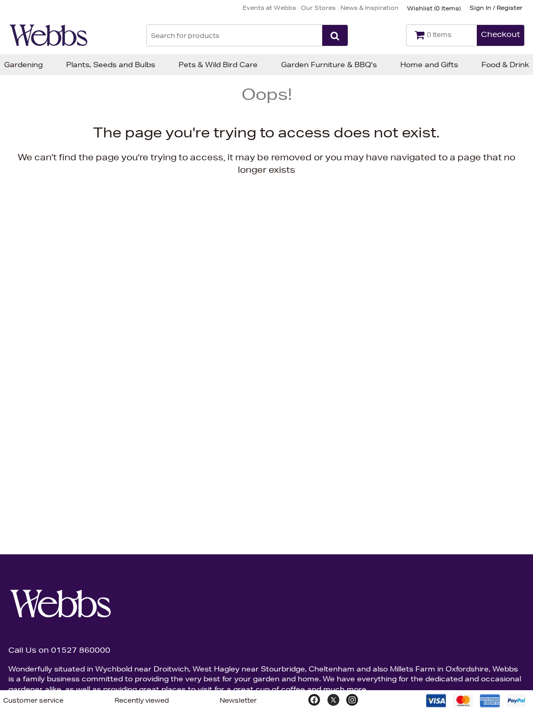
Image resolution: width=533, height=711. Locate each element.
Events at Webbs (269, 7)
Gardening (23, 64)
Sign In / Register (496, 7)
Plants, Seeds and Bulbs (110, 64)
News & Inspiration (369, 7)
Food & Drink (505, 64)
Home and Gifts (429, 64)
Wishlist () (434, 8)
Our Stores (318, 7)
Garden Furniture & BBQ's (329, 64)
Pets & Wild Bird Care (218, 64)
